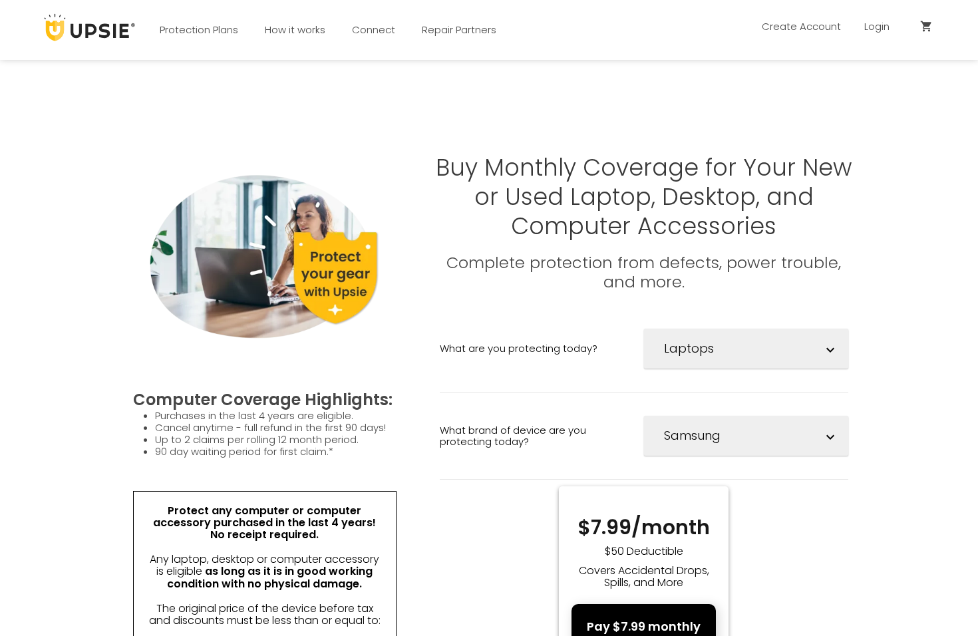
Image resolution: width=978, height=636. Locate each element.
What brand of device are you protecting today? (513, 435)
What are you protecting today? (518, 348)
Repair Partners (459, 30)
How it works (295, 30)
